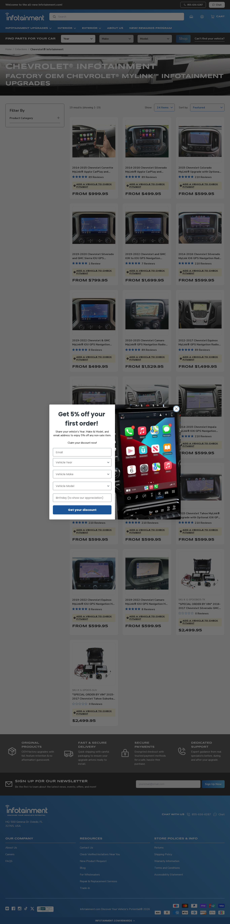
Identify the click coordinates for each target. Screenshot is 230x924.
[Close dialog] (176, 409)
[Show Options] (108, 462)
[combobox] (81, 462)
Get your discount (82, 510)
